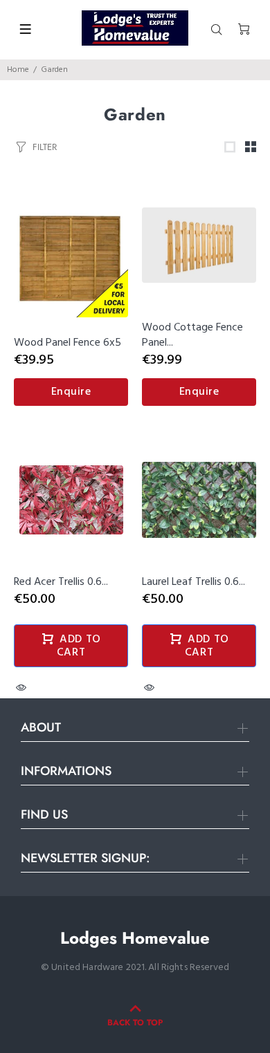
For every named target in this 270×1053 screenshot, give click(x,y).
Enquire (71, 392)
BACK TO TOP (135, 1022)
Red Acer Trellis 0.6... (61, 582)
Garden (54, 70)
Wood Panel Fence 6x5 (67, 343)
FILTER (45, 146)
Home (18, 70)
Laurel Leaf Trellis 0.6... (193, 582)
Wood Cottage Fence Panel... (192, 335)
